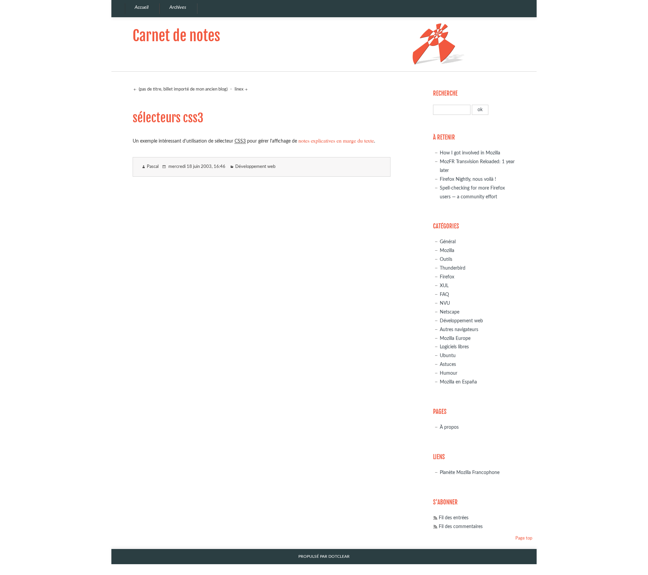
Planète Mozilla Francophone (470, 472)
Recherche (445, 93)
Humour (448, 373)
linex (239, 89)
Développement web (255, 167)
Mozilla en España (458, 381)
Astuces (448, 364)
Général (448, 241)
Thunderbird (452, 268)
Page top (523, 538)
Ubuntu (448, 355)
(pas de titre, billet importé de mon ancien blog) (182, 89)
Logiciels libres (454, 346)
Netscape (449, 312)
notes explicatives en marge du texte (336, 140)
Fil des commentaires (461, 526)
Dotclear (339, 556)
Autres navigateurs (459, 329)
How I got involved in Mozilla (470, 152)
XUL (444, 285)
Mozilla (447, 250)
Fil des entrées (453, 517)
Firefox (447, 276)
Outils (446, 259)
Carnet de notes (176, 35)
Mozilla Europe (455, 338)
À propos (449, 427)
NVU (445, 303)
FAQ (444, 294)
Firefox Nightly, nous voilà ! (468, 179)
